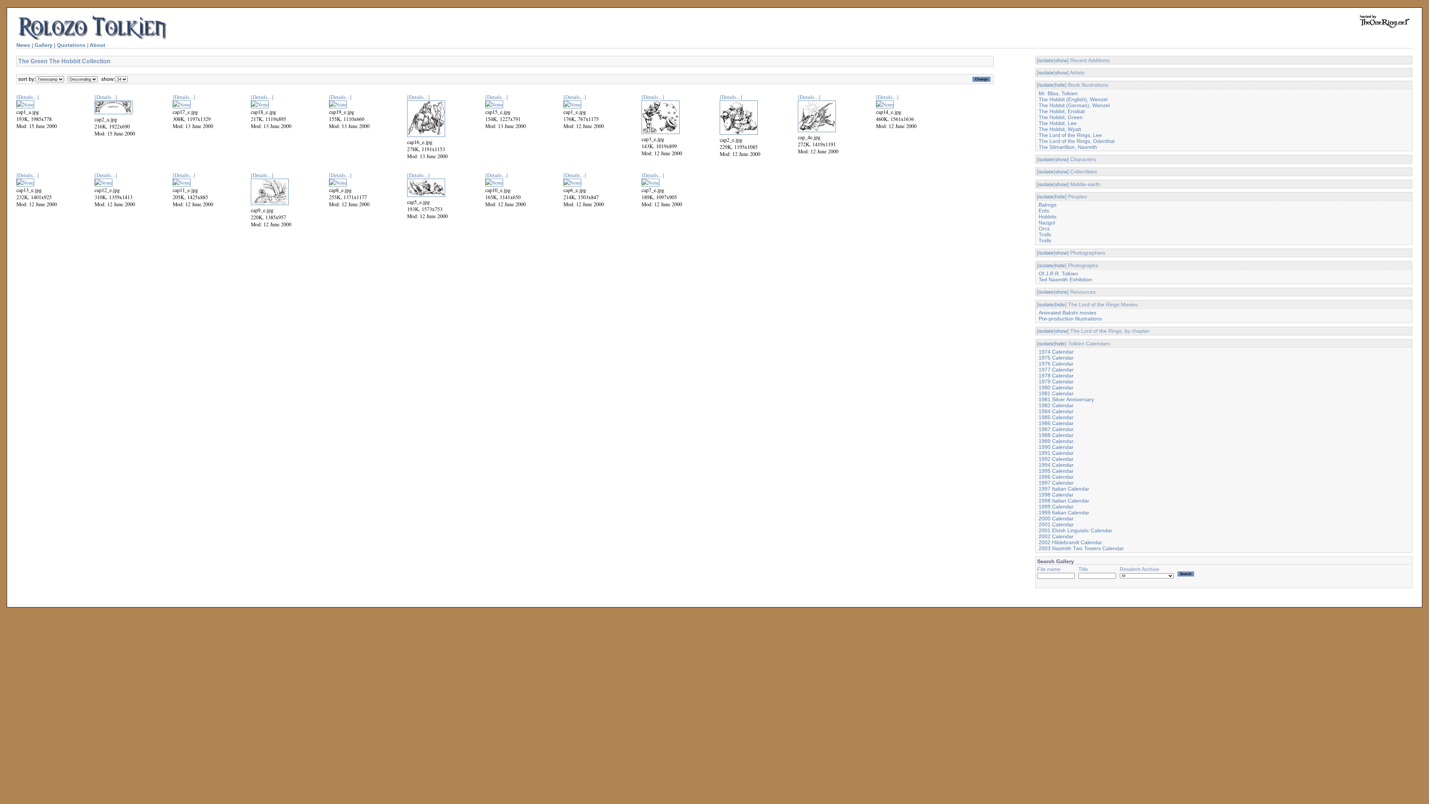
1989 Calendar (1056, 441)
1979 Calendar (1056, 382)
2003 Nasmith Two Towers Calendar (1081, 548)
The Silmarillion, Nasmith (1068, 147)
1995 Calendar (1056, 471)
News (23, 45)
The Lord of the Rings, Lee (1070, 135)
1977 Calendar (1056, 370)
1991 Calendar (1056, 453)
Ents (1044, 211)
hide (1060, 85)
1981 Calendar (1056, 393)
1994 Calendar (1056, 465)
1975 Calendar (1056, 358)
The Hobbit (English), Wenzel (1073, 99)
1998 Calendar (1056, 495)
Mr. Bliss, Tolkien (1058, 93)
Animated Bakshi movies (1067, 313)
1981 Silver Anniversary (1066, 399)
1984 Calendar (1056, 411)
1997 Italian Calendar (1064, 489)
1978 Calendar (1056, 376)
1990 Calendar (1056, 447)
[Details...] (27, 96)
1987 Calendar (1056, 429)
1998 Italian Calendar (1064, 501)
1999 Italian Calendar (1064, 513)
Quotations (71, 45)
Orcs (1044, 229)
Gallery (43, 45)
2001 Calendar (1056, 524)
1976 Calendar (1056, 364)
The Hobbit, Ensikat (1062, 111)
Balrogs (1047, 205)
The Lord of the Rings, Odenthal (1077, 141)
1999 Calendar (1056, 507)
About (97, 45)
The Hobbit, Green (1061, 117)
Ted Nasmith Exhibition (1065, 280)
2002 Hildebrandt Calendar (1070, 542)
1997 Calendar (1056, 483)
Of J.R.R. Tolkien (1058, 274)
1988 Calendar (1056, 435)
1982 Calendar (1056, 405)
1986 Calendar (1056, 423)
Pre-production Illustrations (1070, 319)
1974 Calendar (1056, 352)
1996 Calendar (1056, 477)
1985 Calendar (1056, 417)
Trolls (1045, 234)
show (1061, 60)
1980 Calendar (1056, 387)
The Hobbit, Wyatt (1060, 129)
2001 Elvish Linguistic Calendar (1075, 530)
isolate (1046, 60)
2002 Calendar (1056, 536)
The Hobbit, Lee (1058, 123)
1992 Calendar (1056, 459)
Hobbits (1047, 217)
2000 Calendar (1056, 518)
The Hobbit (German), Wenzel (1074, 105)
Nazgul (1047, 223)
